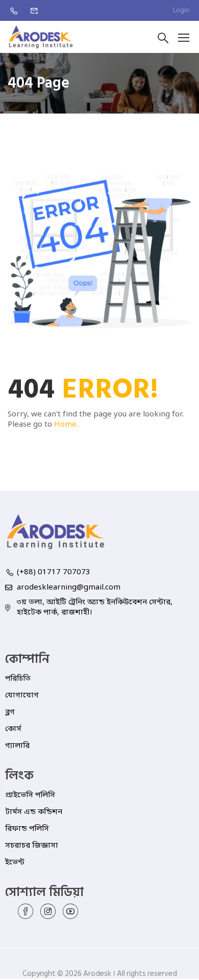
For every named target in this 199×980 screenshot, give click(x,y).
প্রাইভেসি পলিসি (30, 795)
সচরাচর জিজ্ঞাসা (31, 846)
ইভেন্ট (14, 862)
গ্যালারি (17, 746)
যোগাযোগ (22, 695)
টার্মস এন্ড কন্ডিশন (33, 812)
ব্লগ (10, 712)
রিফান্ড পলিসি (27, 829)
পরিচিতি (18, 679)
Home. (66, 424)
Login (181, 10)
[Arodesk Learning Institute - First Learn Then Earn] (41, 36)
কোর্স (13, 729)
